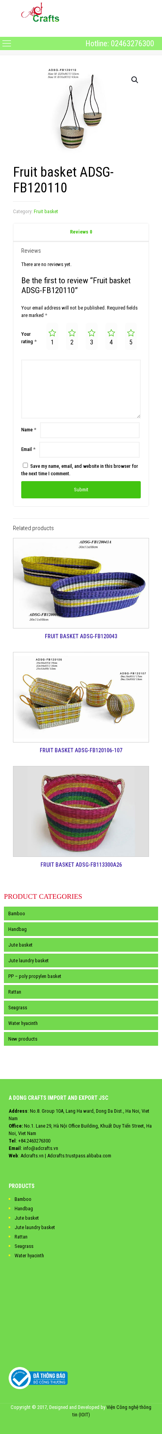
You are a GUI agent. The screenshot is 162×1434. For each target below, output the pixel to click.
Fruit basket (46, 211)
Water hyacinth (23, 1023)
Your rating (29, 337)
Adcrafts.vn (32, 1156)
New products (22, 1039)
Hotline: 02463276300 (119, 43)
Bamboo (16, 913)
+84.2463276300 (34, 1141)
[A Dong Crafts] (40, 12)
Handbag (17, 929)
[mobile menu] (6, 30)
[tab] (81, 232)
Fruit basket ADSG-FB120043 (81, 636)
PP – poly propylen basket (34, 976)
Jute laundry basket (28, 960)
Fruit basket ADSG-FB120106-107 (81, 750)
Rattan (14, 992)
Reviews (81, 232)
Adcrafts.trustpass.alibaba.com (79, 1156)
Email (28, 449)
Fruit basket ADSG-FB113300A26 (81, 865)
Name (28, 430)
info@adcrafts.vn (40, 1148)
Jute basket (20, 945)
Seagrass (17, 1007)
